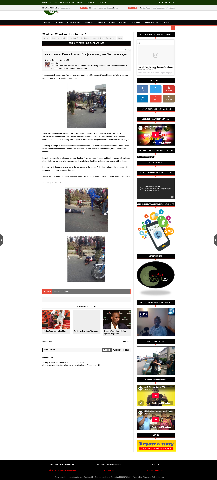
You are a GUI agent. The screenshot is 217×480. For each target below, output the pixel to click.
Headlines (55, 38)
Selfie (123, 22)
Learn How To (151, 22)
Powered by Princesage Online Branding (148, 477)
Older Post (126, 342)
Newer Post (47, 342)
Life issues (85, 38)
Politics (58, 22)
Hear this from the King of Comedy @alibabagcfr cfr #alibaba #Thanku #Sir (155, 68)
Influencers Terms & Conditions (71, 2)
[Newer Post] (1, 240)
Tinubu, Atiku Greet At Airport (86, 331)
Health (166, 22)
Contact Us (102, 2)
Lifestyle (88, 22)
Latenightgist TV (156, 73)
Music (111, 22)
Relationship (74, 22)
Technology (135, 22)
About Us (53, 2)
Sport (120, 38)
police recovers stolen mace (55, 331)
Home (44, 2)
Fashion (101, 22)
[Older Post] (215, 240)
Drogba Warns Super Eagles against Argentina (115, 332)
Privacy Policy (90, 2)
